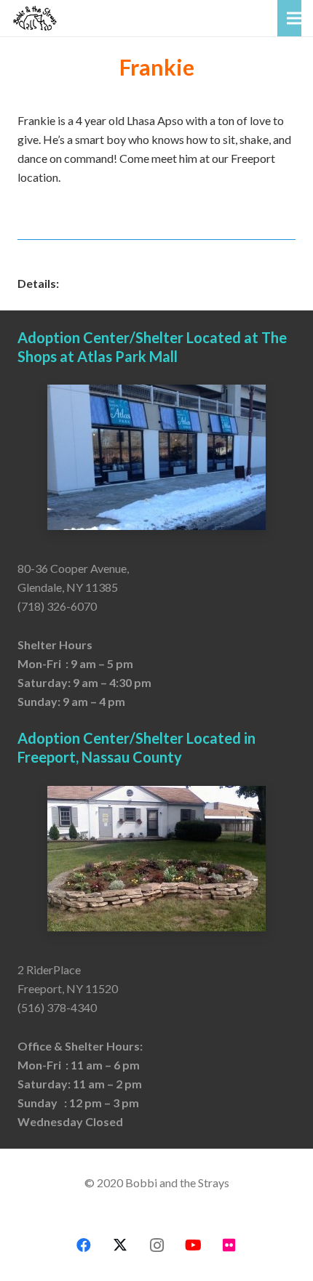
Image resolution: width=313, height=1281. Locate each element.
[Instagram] (156, 1245)
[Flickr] (229, 1245)
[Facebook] (84, 1245)
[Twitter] (120, 1245)
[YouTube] (193, 1245)
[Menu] (294, 18)
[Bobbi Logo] (35, 18)
